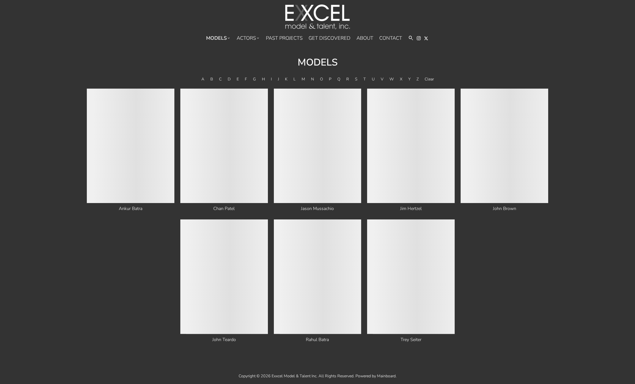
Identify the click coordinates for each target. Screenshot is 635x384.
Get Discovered (329, 38)
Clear (429, 79)
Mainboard (386, 376)
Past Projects (284, 38)
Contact (390, 38)
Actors (248, 38)
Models (218, 38)
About (364, 38)
